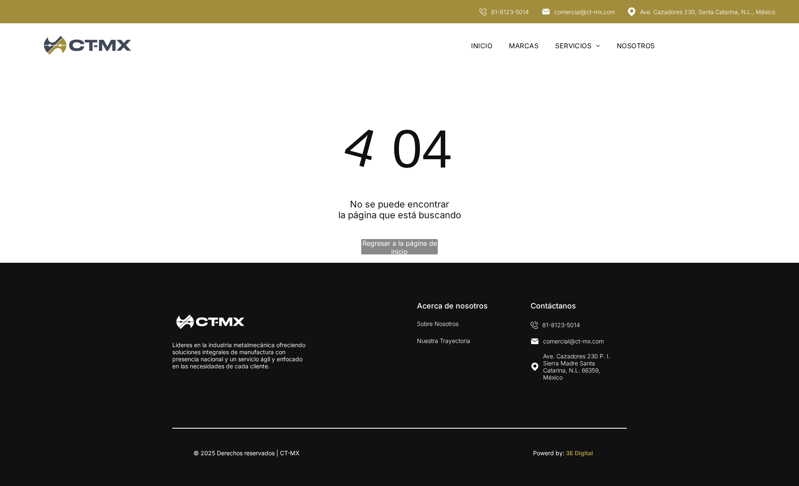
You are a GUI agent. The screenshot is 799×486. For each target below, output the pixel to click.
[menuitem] (482, 45)
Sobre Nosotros (438, 323)
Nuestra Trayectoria (443, 340)
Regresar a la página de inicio (399, 246)
